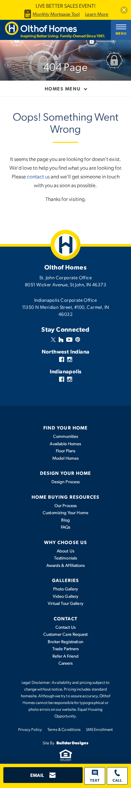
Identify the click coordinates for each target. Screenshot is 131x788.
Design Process (65, 481)
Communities (65, 436)
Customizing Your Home (65, 512)
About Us (65, 550)
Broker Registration (65, 641)
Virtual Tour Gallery (65, 603)
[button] (124, 10)
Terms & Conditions (64, 729)
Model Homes (65, 458)
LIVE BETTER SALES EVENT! (66, 5)
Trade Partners (65, 648)
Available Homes (65, 443)
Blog (65, 520)
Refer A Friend (65, 656)
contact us (38, 176)
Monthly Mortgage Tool (56, 14)
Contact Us (65, 627)
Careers (65, 663)
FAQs (65, 527)
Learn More (96, 14)
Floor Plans (66, 450)
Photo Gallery (65, 588)
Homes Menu (63, 88)
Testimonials (65, 558)
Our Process (65, 505)
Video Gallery (65, 596)
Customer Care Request (65, 634)
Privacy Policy (30, 729)
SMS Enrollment (99, 729)
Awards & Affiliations (65, 565)
